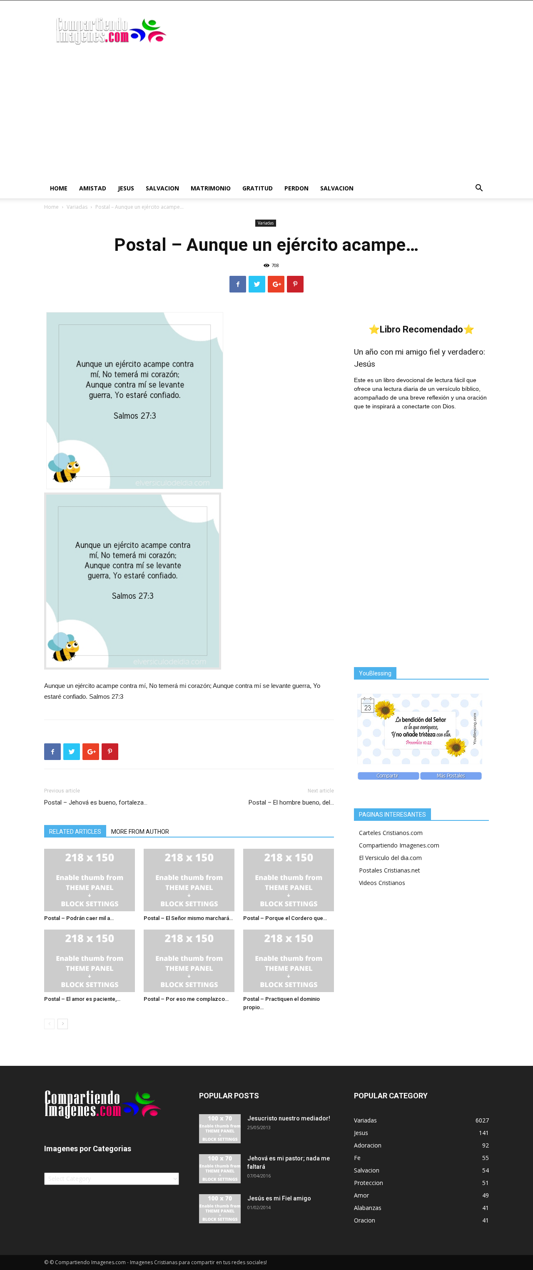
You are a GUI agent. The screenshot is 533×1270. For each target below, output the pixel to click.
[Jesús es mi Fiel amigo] (220, 1208)
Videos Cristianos (382, 883)
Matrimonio (211, 188)
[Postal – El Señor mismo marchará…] (189, 880)
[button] (479, 189)
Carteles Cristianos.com (391, 833)
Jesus (126, 188)
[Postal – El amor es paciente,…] (89, 961)
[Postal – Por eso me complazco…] (189, 961)
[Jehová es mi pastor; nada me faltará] (220, 1168)
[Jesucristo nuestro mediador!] (220, 1128)
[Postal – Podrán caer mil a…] (89, 880)
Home (58, 188)
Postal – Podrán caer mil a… (79, 918)
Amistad (92, 188)
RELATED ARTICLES (75, 831)
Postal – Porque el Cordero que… (285, 918)
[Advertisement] (266, 116)
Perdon (296, 188)
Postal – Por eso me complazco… (186, 999)
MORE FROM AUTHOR (140, 831)
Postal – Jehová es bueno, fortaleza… (95, 802)
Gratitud (257, 188)
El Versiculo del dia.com (390, 858)
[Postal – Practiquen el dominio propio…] (288, 961)
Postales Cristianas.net (389, 870)
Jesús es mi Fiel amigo (279, 1198)
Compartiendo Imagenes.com (399, 845)
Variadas (77, 206)
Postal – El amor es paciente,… (82, 999)
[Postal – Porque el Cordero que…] (288, 880)
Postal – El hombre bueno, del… (291, 802)
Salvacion (162, 188)
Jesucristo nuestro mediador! (288, 1118)
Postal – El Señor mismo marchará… (188, 918)
